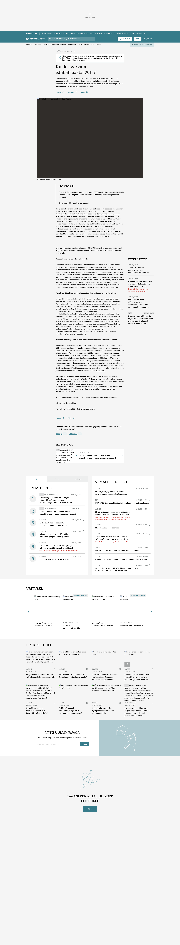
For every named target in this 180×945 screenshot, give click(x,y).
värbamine (73, 434)
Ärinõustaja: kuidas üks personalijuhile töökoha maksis (103, 710)
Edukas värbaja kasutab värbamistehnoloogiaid (74, 214)
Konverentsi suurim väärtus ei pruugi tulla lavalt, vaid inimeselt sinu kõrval (140, 284)
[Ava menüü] (36, 33)
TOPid (79, 45)
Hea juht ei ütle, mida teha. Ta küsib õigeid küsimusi (117, 550)
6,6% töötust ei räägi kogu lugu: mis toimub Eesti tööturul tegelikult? (37, 710)
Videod (63, 45)
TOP (96, 500)
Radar (98, 45)
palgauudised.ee (46, 33)
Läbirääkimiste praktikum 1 (132, 626)
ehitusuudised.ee (82, 33)
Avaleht (29, 45)
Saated (127, 669)
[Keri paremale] (122, 456)
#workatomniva (93, 368)
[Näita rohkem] (145, 33)
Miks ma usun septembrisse (107, 528)
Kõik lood (37, 45)
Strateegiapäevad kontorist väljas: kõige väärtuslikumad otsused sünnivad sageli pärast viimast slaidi (55, 500)
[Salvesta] (83, 494)
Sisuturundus (89, 45)
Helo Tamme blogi (69, 403)
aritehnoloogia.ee (122, 33)
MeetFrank (100, 371)
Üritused (46, 45)
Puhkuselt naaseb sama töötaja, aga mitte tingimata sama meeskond (70, 710)
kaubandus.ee (70, 33)
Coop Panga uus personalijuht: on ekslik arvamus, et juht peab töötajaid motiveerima (137, 677)
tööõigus (59, 434)
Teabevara (71, 45)
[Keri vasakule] (76, 456)
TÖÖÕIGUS (59, 51)
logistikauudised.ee (136, 33)
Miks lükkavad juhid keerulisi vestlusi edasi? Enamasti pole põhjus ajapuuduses (105, 677)
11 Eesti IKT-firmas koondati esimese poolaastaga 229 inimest (138, 270)
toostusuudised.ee (96, 33)
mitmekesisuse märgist (110, 272)
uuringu (86, 282)
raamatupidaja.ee (59, 33)
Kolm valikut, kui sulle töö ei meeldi (55, 559)
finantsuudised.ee (109, 33)
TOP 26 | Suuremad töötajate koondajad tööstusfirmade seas (123, 503)
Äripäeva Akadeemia (70, 623)
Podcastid (55, 45)
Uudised (42, 520)
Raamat (98, 547)
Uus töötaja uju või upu (110, 211)
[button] (57, 744)
